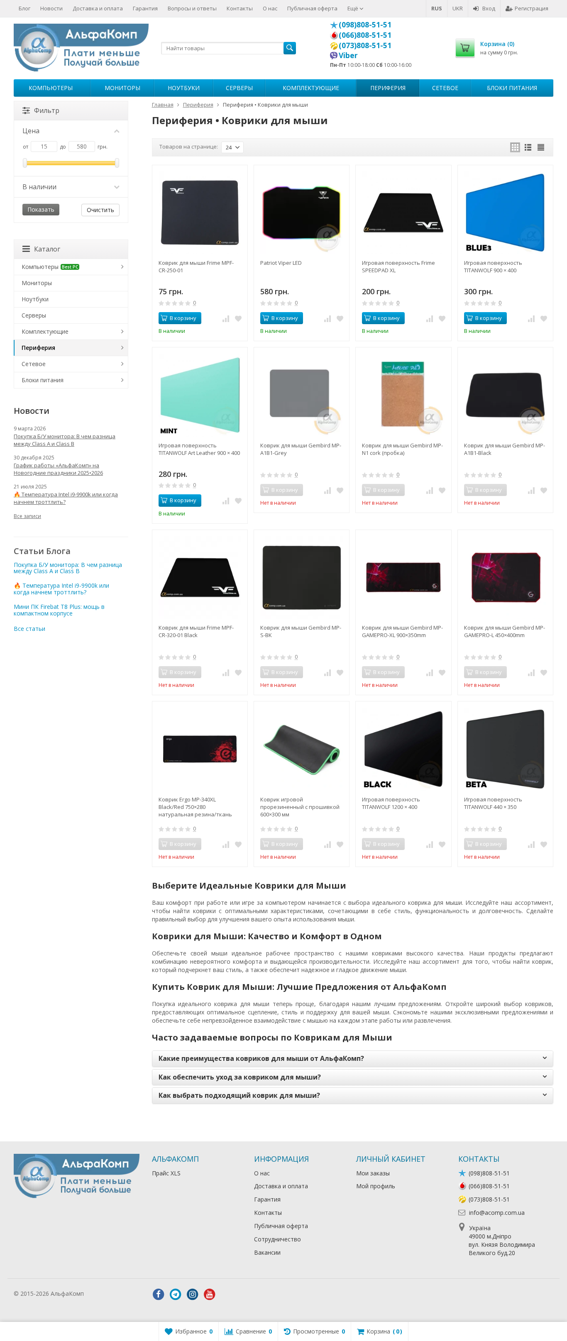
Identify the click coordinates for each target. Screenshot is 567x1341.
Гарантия (145, 8)
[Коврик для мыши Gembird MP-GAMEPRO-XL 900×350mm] (403, 577)
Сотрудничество (277, 1239)
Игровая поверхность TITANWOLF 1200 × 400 (391, 803)
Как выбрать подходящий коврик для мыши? (239, 1095)
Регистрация (531, 8)
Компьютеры (51, 88)
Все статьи (29, 629)
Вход (488, 8)
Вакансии (267, 1252)
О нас (270, 8)
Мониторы (122, 88)
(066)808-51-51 (365, 35)
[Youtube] (209, 1294)
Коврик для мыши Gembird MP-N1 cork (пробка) (402, 449)
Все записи (27, 516)
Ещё (353, 8)
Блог (24, 8)
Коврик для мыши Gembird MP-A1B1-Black (504, 449)
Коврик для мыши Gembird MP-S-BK (300, 631)
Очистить (100, 210)
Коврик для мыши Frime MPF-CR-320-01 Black (196, 631)
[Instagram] (192, 1294)
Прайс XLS (166, 1173)
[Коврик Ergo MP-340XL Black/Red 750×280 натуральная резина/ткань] (200, 749)
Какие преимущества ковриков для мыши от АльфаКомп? (261, 1058)
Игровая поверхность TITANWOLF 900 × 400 (493, 266)
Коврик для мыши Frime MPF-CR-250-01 (196, 266)
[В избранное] (238, 318)
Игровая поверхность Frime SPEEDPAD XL (398, 266)
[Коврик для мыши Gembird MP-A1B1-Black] (505, 395)
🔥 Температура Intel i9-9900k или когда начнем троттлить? (66, 498)
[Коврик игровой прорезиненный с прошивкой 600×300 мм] (301, 749)
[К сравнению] (226, 318)
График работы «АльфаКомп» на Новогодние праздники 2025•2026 (58, 469)
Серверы (239, 88)
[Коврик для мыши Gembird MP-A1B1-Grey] (301, 395)
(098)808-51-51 (365, 24)
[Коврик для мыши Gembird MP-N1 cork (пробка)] (403, 395)
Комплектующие (311, 88)
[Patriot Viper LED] (301, 212)
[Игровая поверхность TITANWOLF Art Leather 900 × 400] (200, 395)
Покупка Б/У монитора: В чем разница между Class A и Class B (64, 439)
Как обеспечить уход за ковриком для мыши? (240, 1077)
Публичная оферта (312, 8)
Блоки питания (512, 88)
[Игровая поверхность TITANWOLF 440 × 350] (505, 749)
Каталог (47, 249)
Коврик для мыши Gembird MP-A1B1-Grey (300, 449)
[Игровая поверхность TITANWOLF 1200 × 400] (403, 749)
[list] (528, 147)
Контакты (240, 8)
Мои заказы (373, 1173)
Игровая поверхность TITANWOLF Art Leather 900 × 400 (199, 449)
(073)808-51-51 (365, 45)
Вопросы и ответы (192, 8)
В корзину (183, 318)
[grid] (515, 147)
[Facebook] (158, 1294)
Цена (30, 131)
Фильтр (46, 110)
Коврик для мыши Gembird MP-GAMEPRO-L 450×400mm (504, 631)
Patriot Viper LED (281, 262)
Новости (51, 8)
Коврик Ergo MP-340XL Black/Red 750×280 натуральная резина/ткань (195, 807)
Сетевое (445, 88)
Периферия (388, 88)
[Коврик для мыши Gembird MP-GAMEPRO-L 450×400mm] (505, 577)
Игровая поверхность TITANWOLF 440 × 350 (493, 803)
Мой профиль (375, 1186)
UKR (457, 8)
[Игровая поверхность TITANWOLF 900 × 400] (505, 212)
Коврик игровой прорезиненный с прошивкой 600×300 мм (300, 807)
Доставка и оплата (98, 8)
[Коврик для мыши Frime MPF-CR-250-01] (200, 212)
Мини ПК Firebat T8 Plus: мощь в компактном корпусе (59, 610)
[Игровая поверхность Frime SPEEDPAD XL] (403, 212)
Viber (348, 55)
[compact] (541, 147)
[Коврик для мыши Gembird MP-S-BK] (301, 577)
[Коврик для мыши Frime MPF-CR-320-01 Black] (200, 577)
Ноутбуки (184, 88)
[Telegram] (175, 1294)
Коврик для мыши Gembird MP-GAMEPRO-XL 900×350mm (402, 631)
